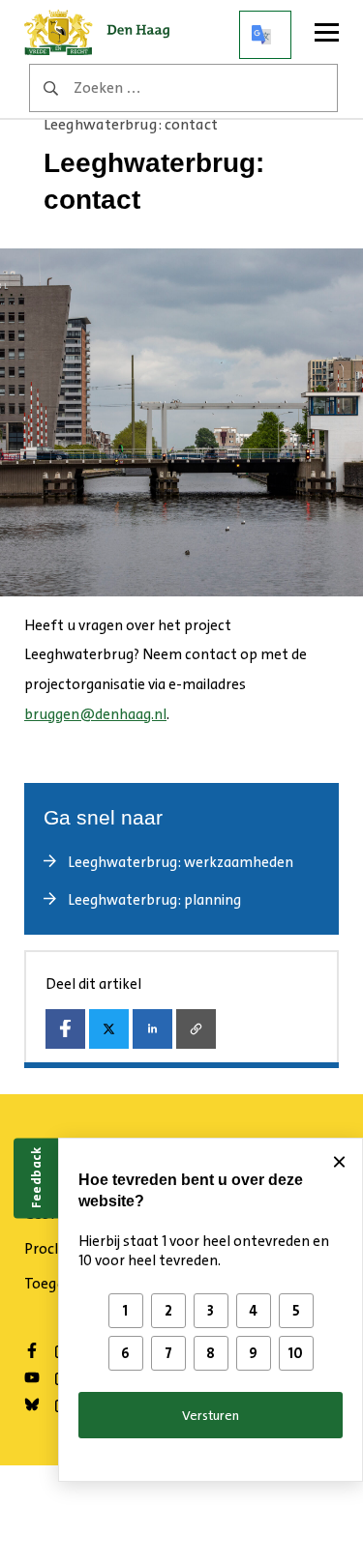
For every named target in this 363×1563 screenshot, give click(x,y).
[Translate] (265, 35)
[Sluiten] (338, 1161)
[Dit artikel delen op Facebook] (65, 1029)
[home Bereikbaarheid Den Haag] (103, 35)
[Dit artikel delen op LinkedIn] (152, 1029)
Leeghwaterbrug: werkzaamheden (180, 862)
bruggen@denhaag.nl (95, 714)
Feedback (36, 1177)
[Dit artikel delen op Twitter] (109, 1029)
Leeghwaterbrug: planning (154, 900)
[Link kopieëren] (196, 1029)
